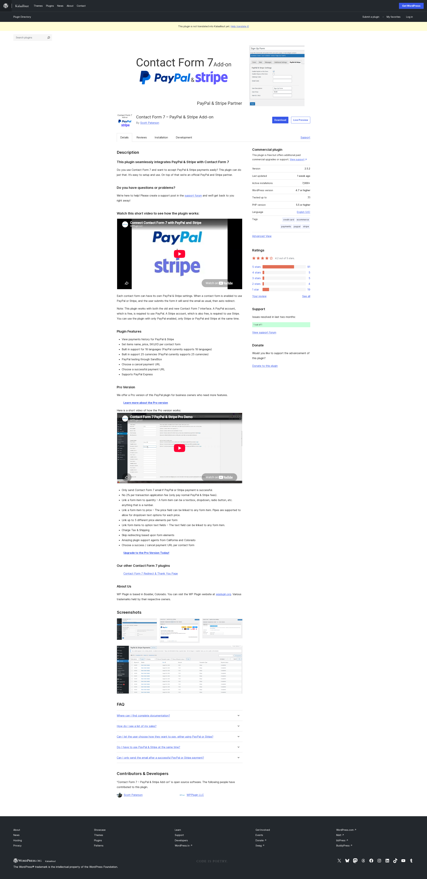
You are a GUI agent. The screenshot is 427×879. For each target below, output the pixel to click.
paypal (297, 226)
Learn (178, 829)
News (16, 835)
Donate (261, 840)
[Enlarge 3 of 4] (238, 622)
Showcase (100, 829)
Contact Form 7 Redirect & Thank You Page (150, 573)
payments (286, 226)
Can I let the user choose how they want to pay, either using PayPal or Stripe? (165, 736)
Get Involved (263, 829)
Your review (259, 296)
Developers (181, 840)
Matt (340, 835)
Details (124, 137)
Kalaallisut (50, 861)
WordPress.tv (183, 845)
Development (184, 137)
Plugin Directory (22, 16)
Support (305, 137)
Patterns (98, 845)
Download (280, 120)
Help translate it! (240, 26)
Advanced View (262, 236)
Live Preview (300, 120)
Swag (260, 845)
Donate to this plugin (265, 365)
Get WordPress (411, 5)
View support (297, 159)
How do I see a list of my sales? (136, 726)
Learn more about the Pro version (145, 402)
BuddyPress (344, 845)
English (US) (303, 212)
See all (306, 296)
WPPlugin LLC (195, 795)
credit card (288, 219)
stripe (306, 226)
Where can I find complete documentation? (143, 715)
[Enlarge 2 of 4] (195, 622)
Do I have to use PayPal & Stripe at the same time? (148, 747)
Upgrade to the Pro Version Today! (146, 552)
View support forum (264, 332)
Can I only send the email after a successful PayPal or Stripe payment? (160, 757)
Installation (161, 137)
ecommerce (303, 219)
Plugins (98, 840)
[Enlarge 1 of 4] (152, 622)
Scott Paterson (149, 122)
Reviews (141, 137)
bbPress (342, 840)
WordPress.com (346, 829)
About (16, 829)
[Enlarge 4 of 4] (238, 650)
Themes (98, 835)
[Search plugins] (48, 37)
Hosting (17, 840)
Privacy (17, 845)
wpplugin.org (223, 594)
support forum (193, 195)
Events (259, 835)
